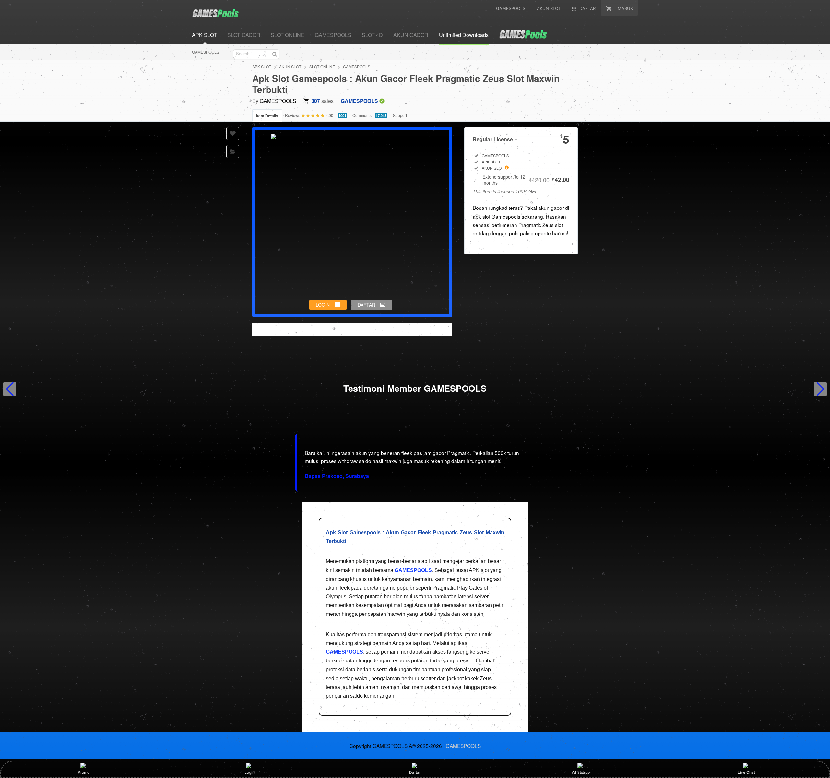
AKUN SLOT (290, 66)
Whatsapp (581, 772)
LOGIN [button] (323, 304)
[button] (9, 389)
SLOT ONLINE (322, 66)
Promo (83, 772)
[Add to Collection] (232, 151)
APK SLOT (261, 66)
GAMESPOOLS (205, 52)
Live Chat (746, 772)
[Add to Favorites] (232, 133)
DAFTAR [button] (366, 304)
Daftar (415, 772)
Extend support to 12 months (525, 180)
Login (249, 772)
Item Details (267, 115)
